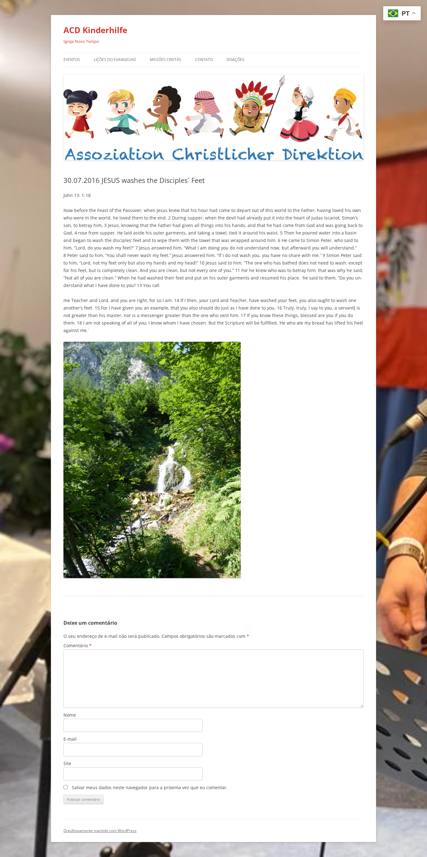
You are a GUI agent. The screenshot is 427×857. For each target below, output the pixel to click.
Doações (235, 59)
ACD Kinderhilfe (95, 30)
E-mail (70, 739)
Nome (69, 715)
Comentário (77, 645)
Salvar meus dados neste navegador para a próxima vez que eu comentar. (150, 787)
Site (67, 763)
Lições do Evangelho (115, 59)
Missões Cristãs (165, 59)
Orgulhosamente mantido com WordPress (100, 830)
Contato (204, 59)
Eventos (71, 59)
